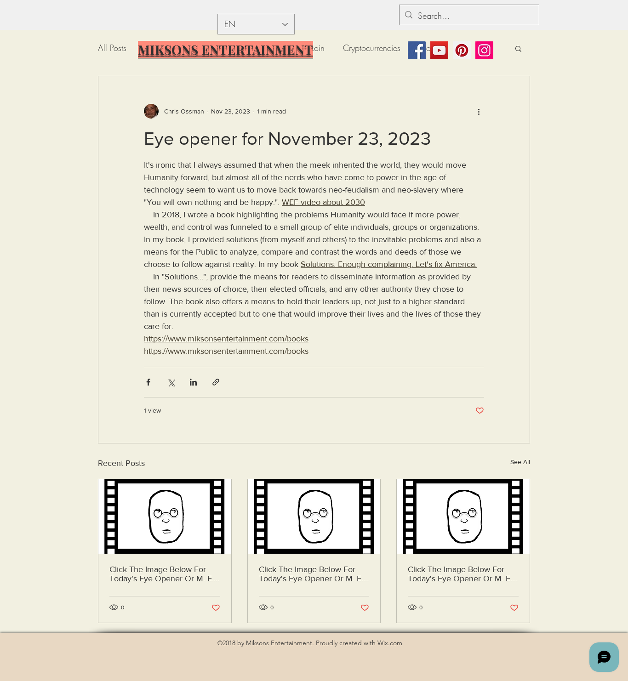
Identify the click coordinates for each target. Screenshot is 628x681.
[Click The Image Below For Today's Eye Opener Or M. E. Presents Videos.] (164, 516)
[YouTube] (439, 50)
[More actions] (478, 111)
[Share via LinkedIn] (193, 382)
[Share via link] (215, 382)
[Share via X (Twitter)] (170, 382)
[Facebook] (417, 50)
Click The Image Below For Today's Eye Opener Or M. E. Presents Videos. (161, 574)
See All (520, 461)
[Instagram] (484, 50)
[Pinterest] (462, 50)
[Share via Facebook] (148, 382)
